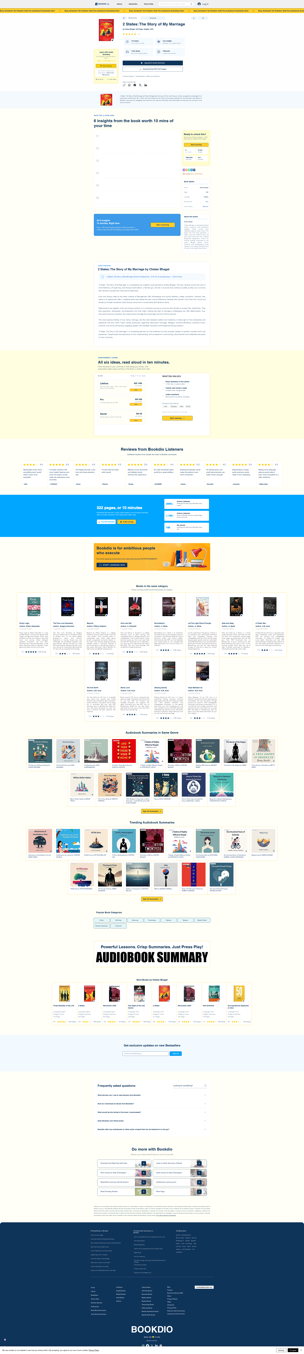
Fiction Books (146, 1287)
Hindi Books (120, 1297)
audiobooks (179, 1252)
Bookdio (193, 1240)
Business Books (147, 1294)
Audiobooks (95, 1306)
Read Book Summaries (98, 1310)
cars (193, 1249)
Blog (168, 1287)
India (194, 1243)
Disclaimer (170, 1305)
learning (178, 1235)
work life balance (186, 1249)
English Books (121, 1291)
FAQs (169, 1302)
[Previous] (194, 18)
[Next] (124, 18)
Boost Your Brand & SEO (175, 1293)
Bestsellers (94, 1295)
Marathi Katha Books (148, 1315)
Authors (118, 1301)
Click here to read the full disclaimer (166, 1215)
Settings (281, 1350)
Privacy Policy (94, 1350)
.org (108, 4)
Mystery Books (146, 1297)
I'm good (293, 1350)
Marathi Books (121, 1294)
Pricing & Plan (171, 1308)
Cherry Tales (95, 1299)
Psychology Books (148, 1304)
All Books (119, 1287)
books (189, 1246)
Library (93, 1291)
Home (93, 1287)
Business (194, 1238)
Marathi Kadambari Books (149, 1311)
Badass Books (146, 1301)
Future (184, 1246)
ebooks (178, 1243)
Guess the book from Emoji (176, 1314)
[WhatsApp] (129, 85)
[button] (134, 3)
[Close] (301, 1350)
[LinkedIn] (146, 85)
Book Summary (180, 1238)
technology (189, 1243)
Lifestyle (187, 1240)
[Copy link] (124, 85)
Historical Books (147, 1308)
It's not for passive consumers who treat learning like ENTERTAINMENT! (127, 559)
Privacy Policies (172, 1299)
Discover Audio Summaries (176, 1311)
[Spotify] (160, 1345)
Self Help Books (147, 1291)
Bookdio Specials (96, 1303)
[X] (152, 1345)
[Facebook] (135, 85)
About (169, 1296)
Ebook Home (132, 18)
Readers (188, 1238)
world (182, 1243)
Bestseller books (186, 1235)
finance (194, 1246)
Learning (178, 1246)
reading (178, 1249)
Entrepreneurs (180, 1240)
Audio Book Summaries (98, 1314)
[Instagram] (143, 1345)
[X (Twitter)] (140, 85)
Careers (170, 1290)
